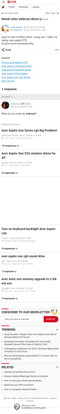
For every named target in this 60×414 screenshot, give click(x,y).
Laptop (35, 7)
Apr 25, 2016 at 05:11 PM (35, 30)
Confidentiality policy (39, 398)
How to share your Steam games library (23, 380)
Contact (53, 398)
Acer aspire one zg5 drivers (16, 77)
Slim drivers (8, 81)
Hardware (23, 7)
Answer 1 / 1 (8, 97)
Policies (30, 401)
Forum (11, 7)
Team (14, 398)
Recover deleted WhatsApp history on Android (26, 376)
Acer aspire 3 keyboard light (17, 66)
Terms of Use (23, 398)
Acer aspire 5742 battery (15, 73)
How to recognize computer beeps (20, 389)
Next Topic (51, 13)
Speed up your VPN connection (19, 385)
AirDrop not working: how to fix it (19, 372)
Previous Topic (11, 13)
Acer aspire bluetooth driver (16, 69)
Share (8, 50)
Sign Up (6, 398)
